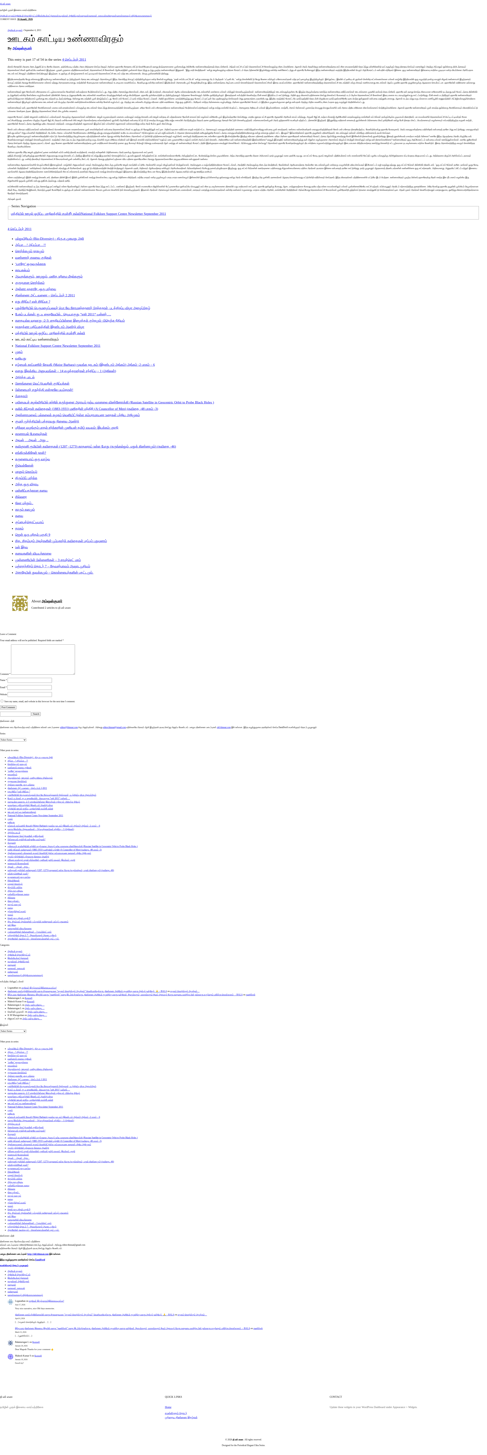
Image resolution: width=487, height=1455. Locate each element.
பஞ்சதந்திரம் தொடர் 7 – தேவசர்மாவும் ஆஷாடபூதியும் (52, 566)
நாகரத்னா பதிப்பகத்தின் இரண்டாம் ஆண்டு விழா (49, 327)
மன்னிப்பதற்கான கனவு (31, 490)
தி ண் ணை (5, 3)
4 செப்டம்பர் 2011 (74, 59)
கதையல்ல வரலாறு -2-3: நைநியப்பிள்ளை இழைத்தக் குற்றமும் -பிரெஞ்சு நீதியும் (70, 320)
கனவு (19, 516)
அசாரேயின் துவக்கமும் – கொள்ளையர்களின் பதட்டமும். (54, 572)
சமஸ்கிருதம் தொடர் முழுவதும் (14, 1265)
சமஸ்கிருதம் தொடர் (176, 1413)
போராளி (28, 998)
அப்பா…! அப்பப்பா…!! (30, 245)
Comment (5, 674)
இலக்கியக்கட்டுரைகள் (48, 15)
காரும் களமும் (25, 509)
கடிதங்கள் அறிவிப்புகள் (69, 15)
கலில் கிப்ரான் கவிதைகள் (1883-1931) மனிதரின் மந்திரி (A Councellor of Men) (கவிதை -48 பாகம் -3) (86, 409)
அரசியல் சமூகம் (7, 15)
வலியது (20, 358)
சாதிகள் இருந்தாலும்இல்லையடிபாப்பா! (39, 987)
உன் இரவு (21, 547)
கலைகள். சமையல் (97, 15)
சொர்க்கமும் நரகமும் (29, 251)
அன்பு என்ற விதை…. (35, 1005)
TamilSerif (40, 1259)
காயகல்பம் (22, 270)
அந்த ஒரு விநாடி (27, 484)
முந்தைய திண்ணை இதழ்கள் (181, 1417)
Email (3, 687)
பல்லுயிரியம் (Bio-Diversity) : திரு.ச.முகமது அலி (49, 239)
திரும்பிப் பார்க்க (26, 478)
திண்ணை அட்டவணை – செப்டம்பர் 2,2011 (45, 295)
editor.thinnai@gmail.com (114, 727)
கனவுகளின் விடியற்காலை (33, 553)
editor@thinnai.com (69, 727)
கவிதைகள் (111, 15)
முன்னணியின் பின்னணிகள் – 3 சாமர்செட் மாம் (48, 560)
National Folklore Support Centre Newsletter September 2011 (123, 214)
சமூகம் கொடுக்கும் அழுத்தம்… (185, 991)
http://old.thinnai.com (38, 1254)
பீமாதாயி (21, 396)
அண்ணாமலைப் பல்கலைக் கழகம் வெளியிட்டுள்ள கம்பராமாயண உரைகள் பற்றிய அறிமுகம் (77, 415)
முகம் (19, 352)
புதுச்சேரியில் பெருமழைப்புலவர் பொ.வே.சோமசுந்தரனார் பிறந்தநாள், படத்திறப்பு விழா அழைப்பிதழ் (82, 308)
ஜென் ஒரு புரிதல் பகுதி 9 (32, 535)
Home (168, 1407)
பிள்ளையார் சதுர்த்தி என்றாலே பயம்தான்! (44, 390)
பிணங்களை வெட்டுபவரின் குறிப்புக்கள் (42, 383)
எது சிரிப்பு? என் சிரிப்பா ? (32, 301)
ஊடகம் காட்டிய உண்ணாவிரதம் (22, 812)
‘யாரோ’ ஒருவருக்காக (30, 264)
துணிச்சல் (250, 994)
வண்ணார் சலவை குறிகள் (33, 258)
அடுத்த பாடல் (25, 377)
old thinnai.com (224, 727)
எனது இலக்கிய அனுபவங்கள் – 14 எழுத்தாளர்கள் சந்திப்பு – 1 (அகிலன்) (65, 371)
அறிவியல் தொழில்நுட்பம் (26, 15)
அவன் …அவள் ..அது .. (32, 440)
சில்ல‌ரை (21, 497)
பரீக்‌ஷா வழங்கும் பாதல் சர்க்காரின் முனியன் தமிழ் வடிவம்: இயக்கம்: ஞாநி (66, 428)
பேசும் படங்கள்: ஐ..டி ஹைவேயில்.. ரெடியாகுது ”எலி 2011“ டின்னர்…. (63, 314)
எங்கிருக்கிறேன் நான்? (30, 453)
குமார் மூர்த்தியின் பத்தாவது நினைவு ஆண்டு (47, 421)
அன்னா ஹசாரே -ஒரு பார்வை (35, 289)
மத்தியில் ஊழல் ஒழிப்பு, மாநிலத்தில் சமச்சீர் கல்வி (46, 214)
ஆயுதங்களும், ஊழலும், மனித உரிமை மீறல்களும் (49, 276)
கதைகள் (84, 15)
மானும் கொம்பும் (26, 472)
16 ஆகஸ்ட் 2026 (25, 19)
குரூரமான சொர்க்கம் (30, 283)
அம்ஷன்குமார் (22, 48)
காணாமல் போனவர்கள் (31, 434)
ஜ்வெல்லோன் (24, 465)
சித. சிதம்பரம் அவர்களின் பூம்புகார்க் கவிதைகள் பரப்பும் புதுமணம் (61, 541)
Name (3, 680)
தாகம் (19, 528)
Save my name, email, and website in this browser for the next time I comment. (39, 701)
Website (3, 694)
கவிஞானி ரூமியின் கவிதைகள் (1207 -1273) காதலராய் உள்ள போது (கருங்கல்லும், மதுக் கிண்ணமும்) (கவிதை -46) (95, 446)
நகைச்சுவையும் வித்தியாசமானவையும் (134, 15)
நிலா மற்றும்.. (24, 503)
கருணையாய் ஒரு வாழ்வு (32, 459)
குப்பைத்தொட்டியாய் (29, 522)
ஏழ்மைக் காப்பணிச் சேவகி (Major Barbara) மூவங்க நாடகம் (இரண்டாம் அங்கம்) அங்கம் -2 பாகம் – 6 (85, 365)
